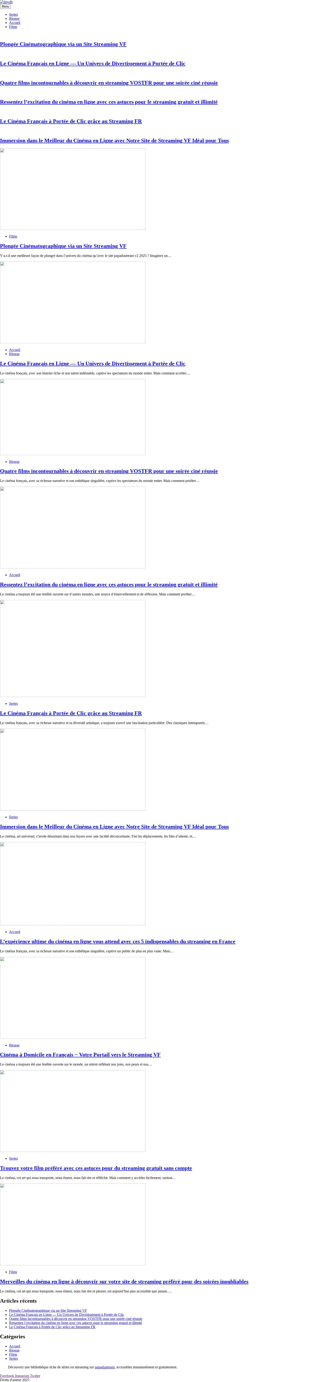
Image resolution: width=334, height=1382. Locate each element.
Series (13, 14)
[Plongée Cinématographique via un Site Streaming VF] (72, 229)
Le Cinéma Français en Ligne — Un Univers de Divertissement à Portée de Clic (92, 63)
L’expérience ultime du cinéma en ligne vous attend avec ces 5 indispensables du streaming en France (117, 941)
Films (13, 27)
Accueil (14, 23)
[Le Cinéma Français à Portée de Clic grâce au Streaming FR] (72, 696)
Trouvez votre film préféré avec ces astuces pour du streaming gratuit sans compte (96, 1168)
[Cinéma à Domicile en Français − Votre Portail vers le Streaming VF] (72, 1037)
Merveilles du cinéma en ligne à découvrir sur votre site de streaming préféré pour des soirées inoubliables (124, 1281)
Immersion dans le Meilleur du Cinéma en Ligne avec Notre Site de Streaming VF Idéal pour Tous (114, 140)
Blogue (14, 18)
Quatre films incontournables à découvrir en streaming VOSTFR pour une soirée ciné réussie (109, 83)
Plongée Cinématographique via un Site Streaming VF (63, 44)
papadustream (105, 1367)
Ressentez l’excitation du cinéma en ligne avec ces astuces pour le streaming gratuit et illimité (109, 102)
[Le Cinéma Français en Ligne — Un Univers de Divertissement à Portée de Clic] (72, 342)
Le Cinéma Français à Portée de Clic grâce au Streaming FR (71, 121)
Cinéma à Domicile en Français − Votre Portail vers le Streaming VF (80, 1055)
